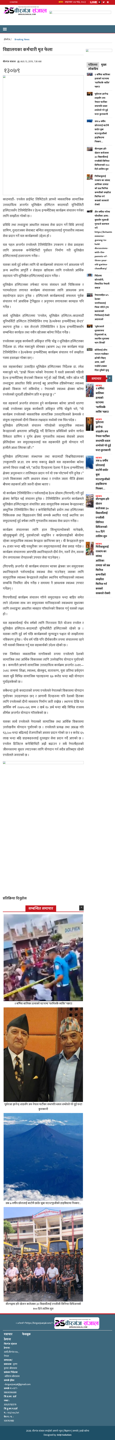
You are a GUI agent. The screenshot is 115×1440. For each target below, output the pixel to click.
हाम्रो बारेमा (84, 1431)
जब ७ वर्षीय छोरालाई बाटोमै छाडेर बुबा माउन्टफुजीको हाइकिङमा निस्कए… (43, 1203)
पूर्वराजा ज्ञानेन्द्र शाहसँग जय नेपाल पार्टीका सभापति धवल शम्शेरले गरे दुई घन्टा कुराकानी (43, 1107)
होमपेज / (8, 40)
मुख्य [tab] (103, 64)
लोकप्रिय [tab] (93, 69)
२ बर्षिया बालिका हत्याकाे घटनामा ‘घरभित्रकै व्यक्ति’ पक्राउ (43, 1003)
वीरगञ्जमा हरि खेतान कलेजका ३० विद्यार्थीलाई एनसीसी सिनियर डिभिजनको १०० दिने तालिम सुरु (43, 1306)
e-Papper (14, 2)
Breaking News (22, 40)
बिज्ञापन (67, 1431)
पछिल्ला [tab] (92, 64)
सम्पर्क (75, 1431)
